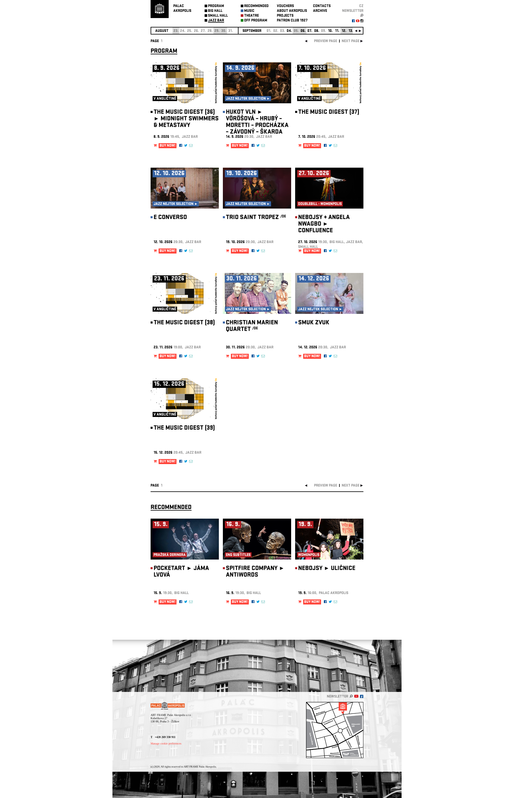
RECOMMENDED (256, 6)
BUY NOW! (167, 146)
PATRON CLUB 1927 (292, 20)
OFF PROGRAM (255, 20)
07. (309, 31)
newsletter (352, 11)
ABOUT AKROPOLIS (292, 11)
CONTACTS (322, 6)
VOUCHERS (285, 6)
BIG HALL (215, 11)
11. (337, 31)
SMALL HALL (218, 16)
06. (303, 31)
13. (351, 31)
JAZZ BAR (216, 20)
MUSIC (249, 11)
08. (316, 31)
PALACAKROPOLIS (182, 8)
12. (344, 31)
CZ (361, 6)
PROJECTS (285, 16)
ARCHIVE (320, 11)
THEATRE (251, 16)
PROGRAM (216, 6)
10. (330, 31)
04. (289, 31)
